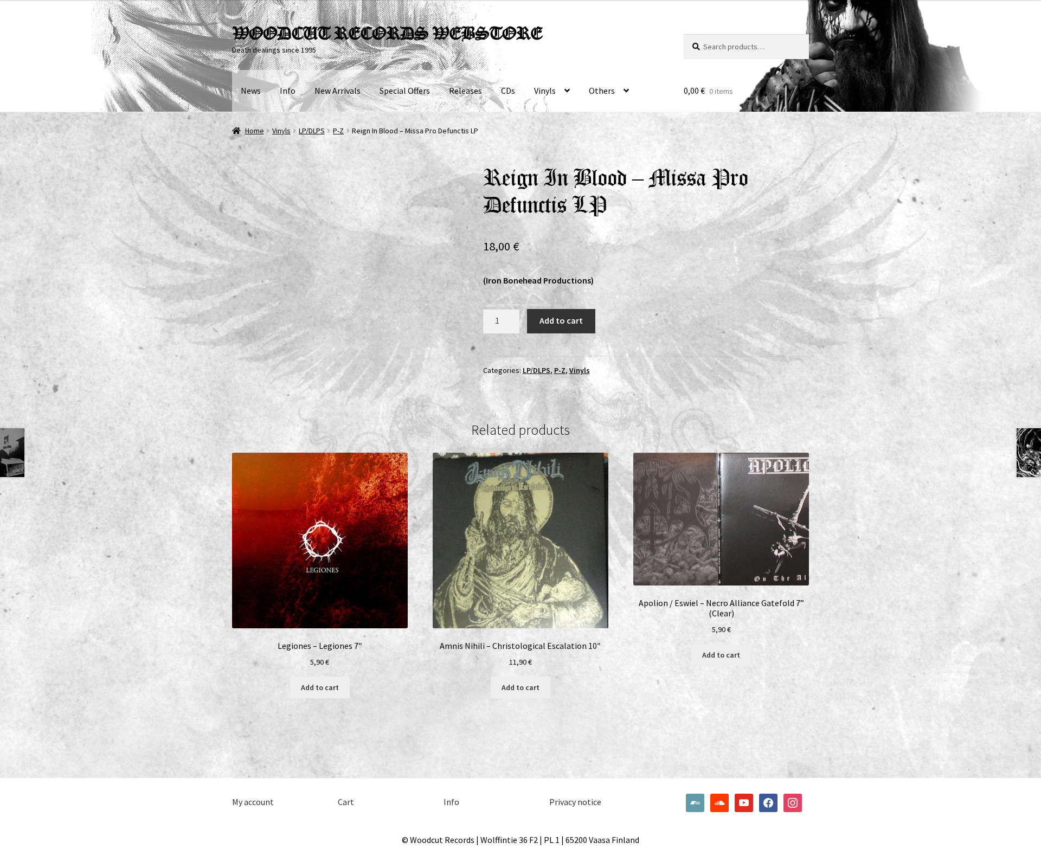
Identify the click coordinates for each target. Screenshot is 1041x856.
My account (253, 801)
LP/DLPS (312, 131)
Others (602, 90)
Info (287, 90)
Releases (465, 90)
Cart (346, 801)
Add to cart (561, 320)
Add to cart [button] (320, 687)
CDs (508, 90)
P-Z (338, 131)
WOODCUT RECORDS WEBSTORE (387, 33)
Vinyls (545, 90)
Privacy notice (575, 801)
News (251, 90)
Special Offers (405, 90)
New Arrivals (337, 90)
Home (254, 131)
